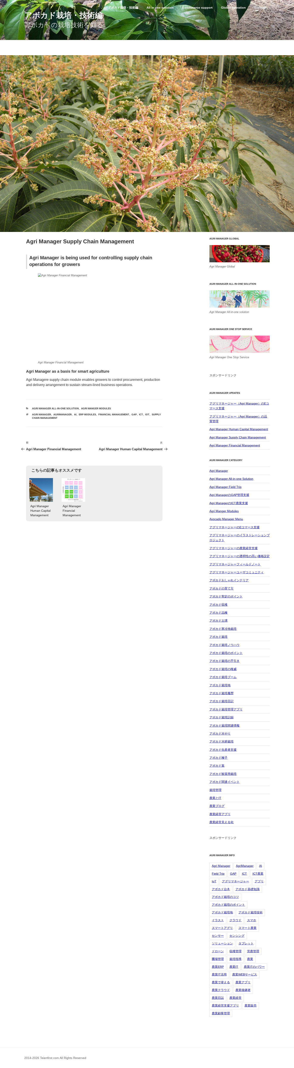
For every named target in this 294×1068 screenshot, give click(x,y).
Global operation (233, 7)
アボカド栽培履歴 (221, 693)
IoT (147, 414)
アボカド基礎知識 (247, 889)
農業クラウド (221, 990)
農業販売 (250, 1005)
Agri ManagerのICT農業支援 (228, 503)
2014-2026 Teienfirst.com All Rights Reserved (55, 1058)
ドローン (218, 951)
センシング (236, 935)
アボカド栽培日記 (221, 701)
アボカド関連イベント (224, 781)
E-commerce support (197, 7)
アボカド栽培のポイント (226, 653)
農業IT (233, 966)
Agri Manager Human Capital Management (238, 429)
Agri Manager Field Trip (225, 487)
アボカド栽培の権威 (223, 669)
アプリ (259, 881)
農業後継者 (243, 990)
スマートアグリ (222, 928)
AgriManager (62, 414)
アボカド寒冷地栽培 (223, 628)
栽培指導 (235, 959)
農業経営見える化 (221, 822)
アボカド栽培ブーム (223, 677)
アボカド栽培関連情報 (224, 725)
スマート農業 (247, 928)
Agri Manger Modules (96, 408)
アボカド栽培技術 (250, 912)
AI (75, 414)
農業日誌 (218, 997)
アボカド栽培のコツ (225, 897)
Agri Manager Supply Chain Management (237, 437)
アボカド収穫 (218, 604)
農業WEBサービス (244, 974)
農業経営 (235, 997)
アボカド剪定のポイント (226, 596)
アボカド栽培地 (220, 685)
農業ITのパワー (254, 966)
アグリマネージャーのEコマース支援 (234, 527)
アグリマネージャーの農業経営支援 (233, 548)
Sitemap (260, 7)
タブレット (246, 943)
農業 (250, 959)
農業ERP (218, 966)
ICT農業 (257, 873)
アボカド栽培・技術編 (63, 15)
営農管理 (253, 951)
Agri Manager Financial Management (234, 445)
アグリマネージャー (235, 881)
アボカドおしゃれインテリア (229, 580)
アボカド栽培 (218, 636)
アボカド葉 (216, 765)
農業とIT (215, 798)
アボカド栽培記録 (221, 717)
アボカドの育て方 (221, 588)
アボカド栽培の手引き (224, 661)
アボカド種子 (218, 757)
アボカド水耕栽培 (221, 741)
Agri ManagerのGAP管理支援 (229, 495)
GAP (134, 414)
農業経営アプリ (220, 814)
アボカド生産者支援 (223, 749)
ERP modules (87, 414)
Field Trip (218, 873)
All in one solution (160, 7)
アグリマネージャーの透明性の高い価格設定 (239, 556)
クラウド (235, 920)
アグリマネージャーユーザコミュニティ (236, 572)
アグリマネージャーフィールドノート (235, 564)
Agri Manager (41, 414)
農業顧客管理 (221, 1013)
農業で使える (221, 982)
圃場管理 (218, 959)
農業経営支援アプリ (225, 1005)
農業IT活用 (219, 974)
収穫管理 (235, 951)
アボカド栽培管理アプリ (226, 709)
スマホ (251, 920)
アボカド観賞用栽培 (223, 774)
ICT (141, 414)
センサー (218, 935)
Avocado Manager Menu (226, 519)
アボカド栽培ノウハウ (224, 645)
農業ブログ (216, 806)
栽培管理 (215, 790)
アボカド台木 (221, 889)
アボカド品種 (218, 612)
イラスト (218, 920)
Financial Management (113, 414)
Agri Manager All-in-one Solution (55, 408)
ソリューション (222, 943)
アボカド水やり (220, 733)
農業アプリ (243, 982)
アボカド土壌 (218, 620)
